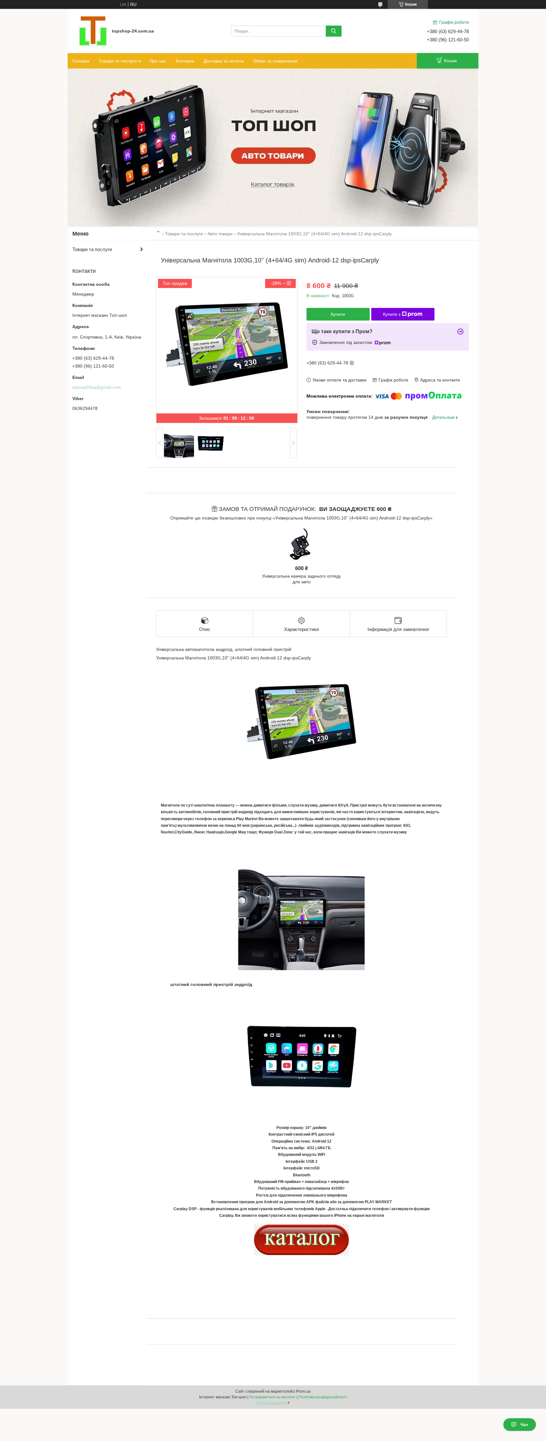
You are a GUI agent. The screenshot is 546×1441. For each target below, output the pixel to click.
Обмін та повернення (275, 60)
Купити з (391, 314)
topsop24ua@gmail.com (96, 387)
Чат (524, 1424)
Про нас (157, 60)
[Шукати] (334, 31)
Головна (80, 60)
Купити (338, 314)
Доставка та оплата (223, 60)
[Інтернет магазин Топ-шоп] (93, 30)
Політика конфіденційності (323, 1397)
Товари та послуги (118, 60)
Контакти (185, 60)
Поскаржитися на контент (272, 1397)
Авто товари (220, 233)
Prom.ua (303, 1391)
